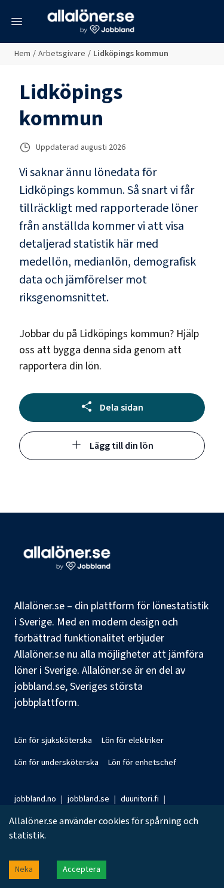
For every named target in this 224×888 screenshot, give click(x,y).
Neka (24, 869)
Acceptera (81, 869)
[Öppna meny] (17, 21)
